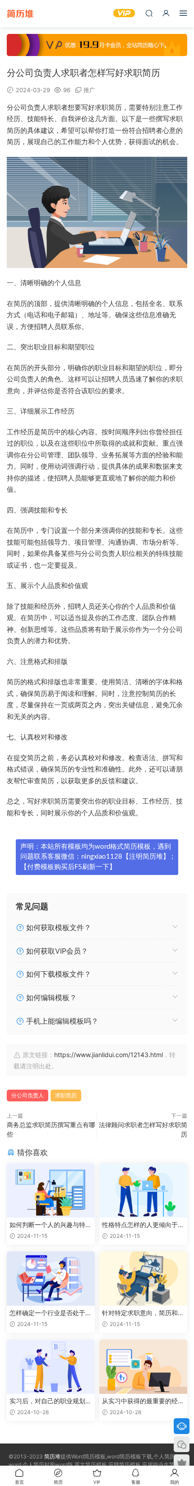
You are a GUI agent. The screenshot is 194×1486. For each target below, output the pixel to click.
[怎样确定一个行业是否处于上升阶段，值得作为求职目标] (51, 1278)
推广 (89, 90)
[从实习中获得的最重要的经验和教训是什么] (143, 1367)
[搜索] (149, 13)
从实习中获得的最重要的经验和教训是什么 (143, 1401)
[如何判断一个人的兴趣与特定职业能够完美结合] (51, 1190)
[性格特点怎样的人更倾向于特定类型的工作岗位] (143, 1190)
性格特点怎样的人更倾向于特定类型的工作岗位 (143, 1225)
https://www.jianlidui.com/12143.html (108, 1054)
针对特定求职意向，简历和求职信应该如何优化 (143, 1313)
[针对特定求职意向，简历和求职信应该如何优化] (143, 1278)
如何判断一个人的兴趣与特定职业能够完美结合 (50, 1225)
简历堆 (20, 13)
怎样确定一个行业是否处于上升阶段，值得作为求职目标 (50, 1313)
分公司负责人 (27, 1095)
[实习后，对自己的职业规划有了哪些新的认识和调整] (51, 1367)
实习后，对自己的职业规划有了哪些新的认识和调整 (50, 1401)
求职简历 (66, 1095)
